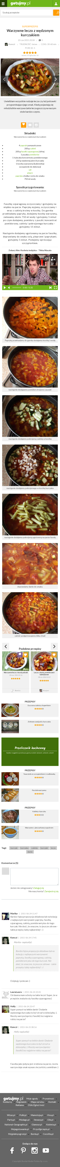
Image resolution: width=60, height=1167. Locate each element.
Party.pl (11, 1119)
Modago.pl (24, 1119)
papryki (24, 145)
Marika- (14, 913)
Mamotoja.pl (37, 1115)
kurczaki (44, 848)
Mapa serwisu (37, 1102)
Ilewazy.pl (38, 1119)
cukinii (33, 148)
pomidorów (34, 154)
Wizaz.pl (11, 1115)
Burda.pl (35, 1134)
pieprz (30, 173)
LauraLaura (16, 992)
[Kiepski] (24, 52)
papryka (19, 176)
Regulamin (21, 1102)
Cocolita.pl (48, 1134)
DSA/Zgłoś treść (36, 1105)
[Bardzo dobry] (32, 52)
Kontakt (52, 1102)
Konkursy (7, 1102)
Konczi (13, 937)
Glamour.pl (37, 1124)
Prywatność (48, 1098)
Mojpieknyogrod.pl (17, 1134)
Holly (13, 1006)
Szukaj (56, 13)
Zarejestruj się (51, 891)
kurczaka (24, 848)
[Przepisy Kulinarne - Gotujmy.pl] (20, 3)
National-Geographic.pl (16, 1124)
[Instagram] (35, 1149)
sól (30, 170)
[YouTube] (47, 1149)
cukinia (34, 848)
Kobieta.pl (51, 1124)
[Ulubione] (25, 654)
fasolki (24, 151)
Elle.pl (50, 1119)
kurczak (14, 848)
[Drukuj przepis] (36, 125)
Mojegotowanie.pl (20, 1129)
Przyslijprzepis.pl (41, 1129)
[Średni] (27, 52)
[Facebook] (13, 1149)
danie (30, 852)
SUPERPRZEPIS (30, 26)
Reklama (20, 1105)
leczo (53, 848)
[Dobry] (30, 52)
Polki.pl (23, 1115)
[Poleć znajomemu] (30, 125)
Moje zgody (32, 1098)
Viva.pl (50, 1115)
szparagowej (33, 151)
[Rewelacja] (35, 52)
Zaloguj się (38, 888)
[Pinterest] (24, 1149)
